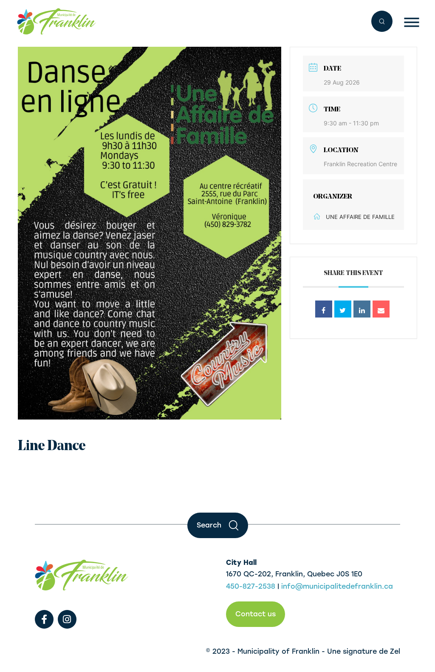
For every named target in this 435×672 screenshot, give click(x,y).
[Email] (381, 309)
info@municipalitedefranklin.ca (337, 586)
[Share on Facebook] (323, 309)
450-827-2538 (250, 586)
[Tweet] (342, 309)
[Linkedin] (361, 309)
